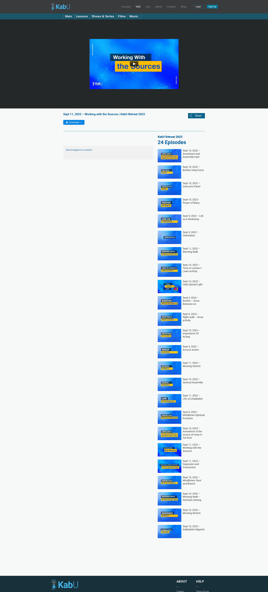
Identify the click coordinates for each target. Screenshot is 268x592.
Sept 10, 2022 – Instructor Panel (191, 185)
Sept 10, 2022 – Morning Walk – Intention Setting (192, 496)
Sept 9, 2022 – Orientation (191, 234)
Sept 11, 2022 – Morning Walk (191, 250)
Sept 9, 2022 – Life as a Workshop (193, 217)
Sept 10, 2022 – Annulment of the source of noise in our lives (192, 433)
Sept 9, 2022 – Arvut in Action (191, 348)
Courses (126, 6)
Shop (183, 6)
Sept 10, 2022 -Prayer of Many (191, 201)
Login (198, 6)
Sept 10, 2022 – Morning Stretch (192, 512)
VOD (138, 6)
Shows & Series (103, 16)
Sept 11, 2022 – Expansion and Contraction (191, 464)
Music (134, 16)
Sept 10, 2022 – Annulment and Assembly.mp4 (191, 153)
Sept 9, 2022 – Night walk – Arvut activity (193, 317)
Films (122, 16)
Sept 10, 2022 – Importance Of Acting (191, 333)
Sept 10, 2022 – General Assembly (193, 381)
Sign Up (212, 6)
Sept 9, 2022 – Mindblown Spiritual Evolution (194, 415)
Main (68, 16)
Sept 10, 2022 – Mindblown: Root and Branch (192, 480)
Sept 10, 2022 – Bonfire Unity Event (193, 168)
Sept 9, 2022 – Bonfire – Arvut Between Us (191, 300)
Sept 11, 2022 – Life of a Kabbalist (193, 397)
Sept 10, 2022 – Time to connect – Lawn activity (193, 268)
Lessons (82, 16)
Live (148, 6)
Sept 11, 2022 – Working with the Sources (192, 447)
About (158, 6)
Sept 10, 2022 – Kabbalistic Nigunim (194, 528)
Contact (171, 6)
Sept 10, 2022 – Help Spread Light (193, 283)
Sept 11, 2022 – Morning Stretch (192, 364)
